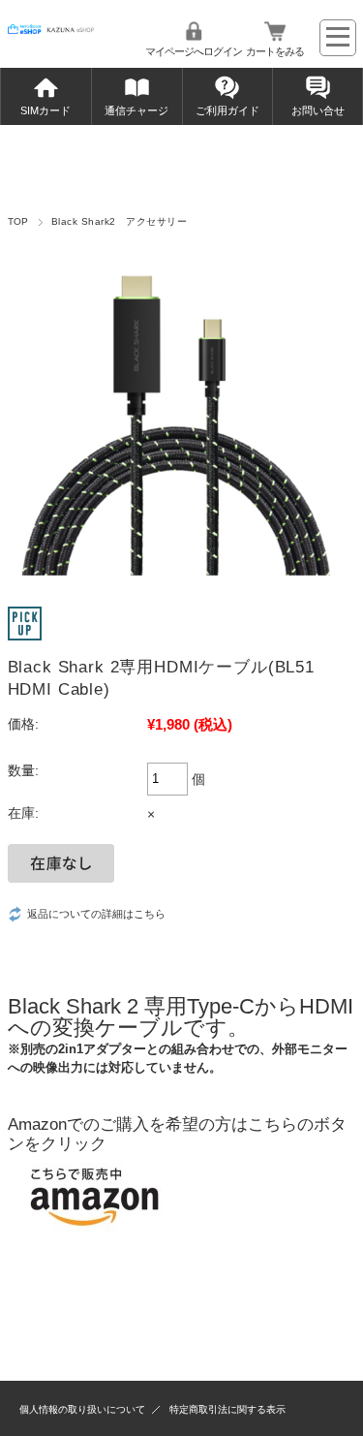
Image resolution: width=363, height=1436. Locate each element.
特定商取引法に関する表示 (227, 1409)
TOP (18, 221)
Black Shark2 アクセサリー (119, 221)
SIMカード (45, 110)
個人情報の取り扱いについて (82, 1409)
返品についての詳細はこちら (96, 914)
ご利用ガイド (227, 110)
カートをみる (275, 51)
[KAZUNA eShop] (51, 28)
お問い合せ (318, 110)
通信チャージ (136, 110)
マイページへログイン (193, 51)
